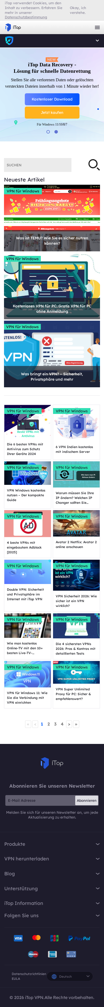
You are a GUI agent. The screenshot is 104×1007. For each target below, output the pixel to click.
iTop (52, 763)
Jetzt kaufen (52, 120)
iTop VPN (13, 27)
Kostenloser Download (52, 107)
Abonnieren (87, 800)
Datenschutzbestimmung (26, 17)
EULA (16, 979)
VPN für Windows (23, 191)
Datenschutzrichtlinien (29, 974)
